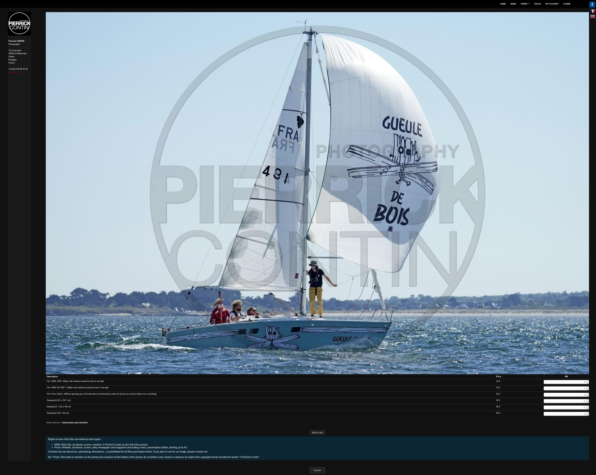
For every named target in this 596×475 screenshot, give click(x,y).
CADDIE (566, 4)
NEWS (513, 4)
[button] (317, 432)
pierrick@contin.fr (15, 72)
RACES (537, 4)
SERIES (526, 5)
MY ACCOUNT (552, 4)
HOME (503, 4)
